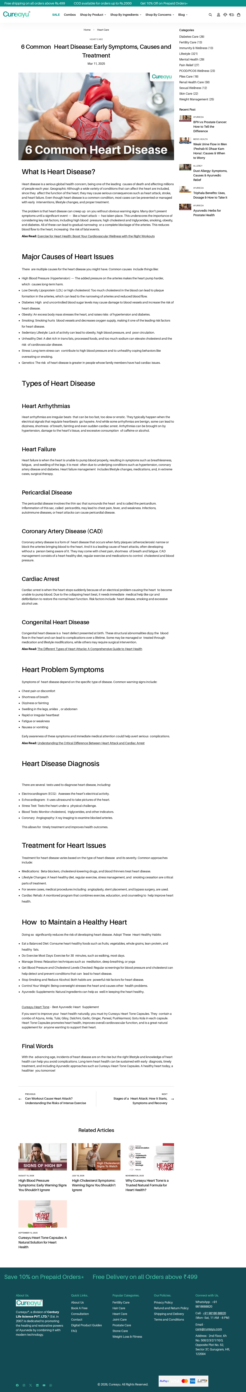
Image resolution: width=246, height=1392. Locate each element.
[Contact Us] (225, 15)
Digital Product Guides (86, 1325)
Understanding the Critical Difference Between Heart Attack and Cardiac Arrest (91, 743)
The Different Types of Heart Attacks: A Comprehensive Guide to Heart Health (89, 649)
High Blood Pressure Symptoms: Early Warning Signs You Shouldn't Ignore (42, 1185)
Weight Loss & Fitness (127, 1336)
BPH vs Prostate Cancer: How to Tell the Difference (210, 126)
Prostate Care (121, 1325)
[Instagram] (24, 1385)
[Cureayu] (17, 14)
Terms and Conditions (169, 1319)
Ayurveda (198, 117)
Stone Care (120, 1331)
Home (87, 29)
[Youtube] (44, 1385)
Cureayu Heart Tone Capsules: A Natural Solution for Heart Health (42, 1242)
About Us (77, 1302)
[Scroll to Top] (239, 1374)
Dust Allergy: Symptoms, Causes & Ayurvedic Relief (210, 175)
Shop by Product (91, 14)
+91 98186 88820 (214, 1313)
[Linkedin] (37, 1385)
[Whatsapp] (50, 1385)
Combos (70, 14)
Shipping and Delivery (169, 1314)
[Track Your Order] (231, 14)
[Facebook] (17, 1385)
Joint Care (119, 1319)
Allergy (197, 166)
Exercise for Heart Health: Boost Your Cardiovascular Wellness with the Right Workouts (96, 236)
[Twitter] (30, 1385)
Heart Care (103, 29)
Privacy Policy (163, 1302)
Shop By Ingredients (124, 14)
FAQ (74, 1331)
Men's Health (200, 139)
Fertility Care (121, 1302)
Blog (181, 14)
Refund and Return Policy (171, 1308)
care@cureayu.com (208, 1329)
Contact (76, 1319)
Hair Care (118, 1308)
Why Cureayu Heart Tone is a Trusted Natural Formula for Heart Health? (147, 1185)
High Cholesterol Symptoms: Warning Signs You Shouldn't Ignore (94, 1185)
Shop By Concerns (158, 14)
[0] (238, 15)
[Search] (210, 14)
